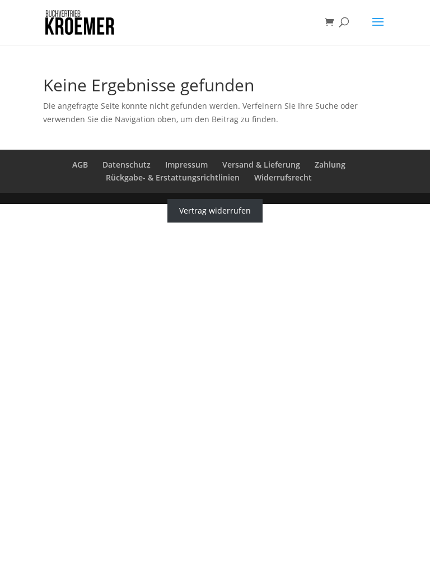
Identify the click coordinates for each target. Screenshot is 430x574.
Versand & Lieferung (261, 164)
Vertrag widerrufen (215, 210)
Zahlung (330, 164)
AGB (80, 164)
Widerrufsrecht (283, 177)
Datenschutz (126, 164)
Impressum (186, 164)
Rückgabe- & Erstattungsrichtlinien (173, 177)
